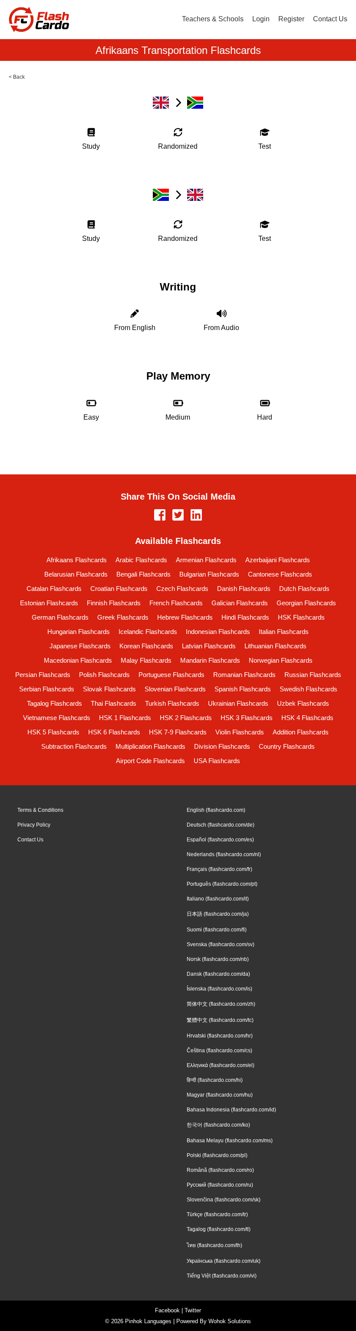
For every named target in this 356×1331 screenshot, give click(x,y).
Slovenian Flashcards (175, 689)
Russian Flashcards (312, 674)
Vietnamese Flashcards (56, 717)
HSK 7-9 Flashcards (178, 732)
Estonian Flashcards (49, 603)
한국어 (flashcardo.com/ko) (218, 1125)
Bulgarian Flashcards (209, 574)
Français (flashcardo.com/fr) (219, 869)
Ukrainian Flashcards (238, 703)
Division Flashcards (222, 746)
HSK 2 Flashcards (186, 717)
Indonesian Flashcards (218, 631)
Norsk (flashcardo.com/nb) (218, 959)
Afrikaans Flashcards (76, 560)
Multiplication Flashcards (150, 746)
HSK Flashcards (301, 617)
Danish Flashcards (243, 588)
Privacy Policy (33, 825)
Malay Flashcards (146, 660)
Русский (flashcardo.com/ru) (220, 1185)
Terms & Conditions (40, 810)
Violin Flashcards (239, 732)
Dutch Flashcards (304, 588)
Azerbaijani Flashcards (277, 560)
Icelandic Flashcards (148, 631)
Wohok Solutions (229, 1321)
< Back (17, 77)
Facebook (167, 1310)
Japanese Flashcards (80, 646)
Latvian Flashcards (209, 646)
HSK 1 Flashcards (125, 717)
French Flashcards (176, 603)
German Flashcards (60, 617)
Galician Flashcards (239, 603)
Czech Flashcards (182, 588)
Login (261, 19)
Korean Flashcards (146, 646)
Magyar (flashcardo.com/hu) (220, 1095)
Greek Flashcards (122, 617)
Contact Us (330, 19)
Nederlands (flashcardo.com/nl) (224, 854)
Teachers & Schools (213, 19)
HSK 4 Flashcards (307, 717)
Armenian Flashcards (206, 560)
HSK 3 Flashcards (247, 717)
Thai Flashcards (113, 703)
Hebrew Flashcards (185, 617)
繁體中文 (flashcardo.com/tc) (220, 1020)
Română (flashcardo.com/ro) (220, 1170)
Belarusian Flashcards (76, 574)
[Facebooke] (160, 515)
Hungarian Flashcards (78, 631)
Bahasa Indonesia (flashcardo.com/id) (231, 1110)
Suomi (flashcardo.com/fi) (217, 930)
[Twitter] (178, 515)
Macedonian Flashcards (78, 660)
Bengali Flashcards (143, 574)
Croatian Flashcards (119, 588)
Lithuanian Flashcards (275, 646)
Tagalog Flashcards (54, 703)
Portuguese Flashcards (171, 674)
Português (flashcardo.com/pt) (222, 884)
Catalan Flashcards (54, 588)
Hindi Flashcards (245, 617)
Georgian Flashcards (306, 603)
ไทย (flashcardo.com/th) (214, 1245)
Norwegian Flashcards (281, 660)
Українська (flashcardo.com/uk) (223, 1261)
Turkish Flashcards (172, 703)
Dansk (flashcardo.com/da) (218, 974)
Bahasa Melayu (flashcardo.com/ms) (230, 1141)
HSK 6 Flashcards (114, 732)
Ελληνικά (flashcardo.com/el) (220, 1065)
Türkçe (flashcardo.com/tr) (217, 1214)
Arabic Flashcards (141, 560)
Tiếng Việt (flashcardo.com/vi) (222, 1276)
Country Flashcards (287, 746)
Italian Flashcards (284, 631)
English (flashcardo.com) (216, 810)
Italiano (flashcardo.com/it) (218, 899)
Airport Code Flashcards (150, 760)
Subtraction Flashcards (74, 746)
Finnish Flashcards (114, 603)
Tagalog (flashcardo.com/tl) (219, 1229)
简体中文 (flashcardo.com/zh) (221, 1004)
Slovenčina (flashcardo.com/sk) (223, 1200)
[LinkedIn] (196, 515)
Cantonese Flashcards (280, 574)
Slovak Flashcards (109, 689)
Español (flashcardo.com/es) (220, 840)
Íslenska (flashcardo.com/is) (219, 989)
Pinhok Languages (148, 1321)
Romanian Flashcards (244, 674)
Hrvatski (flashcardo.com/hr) (220, 1036)
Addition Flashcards (301, 732)
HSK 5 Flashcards (53, 732)
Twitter (193, 1310)
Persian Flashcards (42, 674)
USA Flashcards (217, 760)
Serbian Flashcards (46, 689)
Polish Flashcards (104, 674)
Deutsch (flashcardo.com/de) (220, 825)
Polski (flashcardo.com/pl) (217, 1155)
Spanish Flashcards (242, 689)
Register (291, 19)
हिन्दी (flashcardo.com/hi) (215, 1080)
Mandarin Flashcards (210, 660)
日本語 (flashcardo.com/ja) (218, 914)
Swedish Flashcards (308, 689)
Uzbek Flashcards (303, 703)
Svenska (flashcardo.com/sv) (220, 944)
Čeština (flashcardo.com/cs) (219, 1050)
